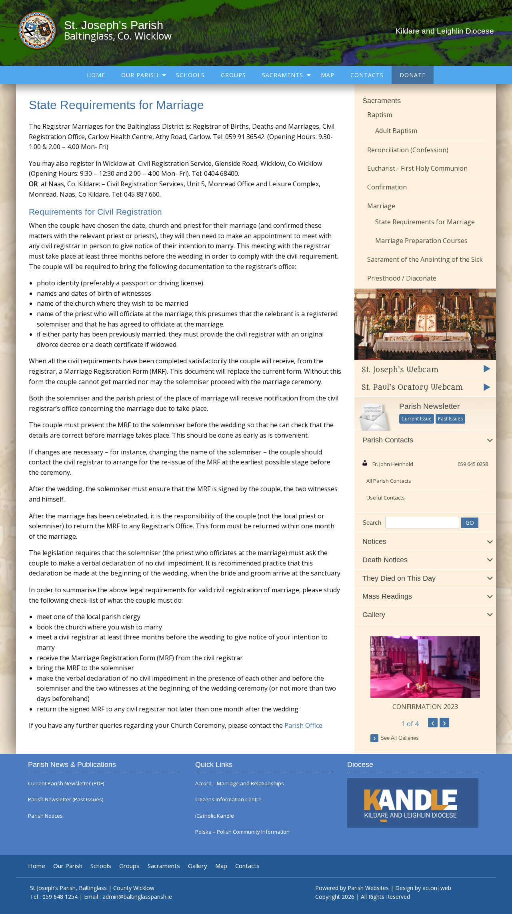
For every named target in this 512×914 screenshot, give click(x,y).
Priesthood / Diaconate (401, 278)
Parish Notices (45, 815)
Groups (233, 75)
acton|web (436, 888)
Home (96, 75)
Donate (413, 75)
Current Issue (417, 418)
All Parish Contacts (388, 480)
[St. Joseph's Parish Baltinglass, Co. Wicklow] (41, 30)
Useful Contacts (385, 497)
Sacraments (282, 75)
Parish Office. (304, 725)
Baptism (379, 114)
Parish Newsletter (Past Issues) (65, 799)
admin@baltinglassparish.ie (137, 896)
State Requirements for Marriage (425, 221)
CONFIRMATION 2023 (425, 706)
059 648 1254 (60, 896)
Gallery (197, 866)
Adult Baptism (396, 130)
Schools (190, 75)
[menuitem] (96, 75)
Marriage (381, 205)
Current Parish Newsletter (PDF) (66, 783)
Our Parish (139, 75)
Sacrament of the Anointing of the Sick (425, 259)
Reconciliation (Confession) (407, 149)
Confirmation (387, 187)
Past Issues (450, 418)
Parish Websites (368, 888)
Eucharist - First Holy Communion (417, 168)
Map (327, 75)
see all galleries (399, 738)
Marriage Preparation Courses (421, 240)
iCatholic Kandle (214, 815)
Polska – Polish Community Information (242, 831)
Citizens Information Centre (228, 799)
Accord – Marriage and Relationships (239, 783)
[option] (425, 673)
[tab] (425, 440)
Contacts (367, 75)
